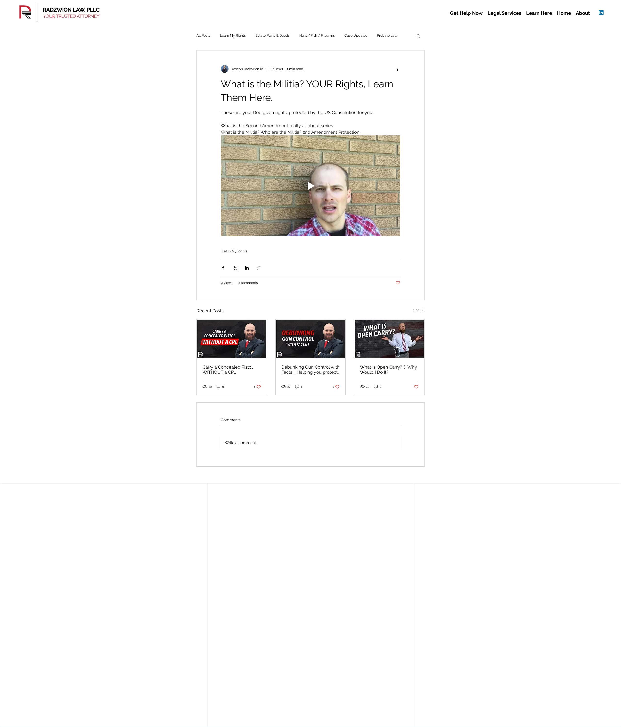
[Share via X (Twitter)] (235, 267)
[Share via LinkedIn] (247, 267)
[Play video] (310, 185)
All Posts (203, 35)
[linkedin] (601, 12)
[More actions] (397, 69)
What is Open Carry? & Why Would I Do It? (388, 369)
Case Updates (355, 35)
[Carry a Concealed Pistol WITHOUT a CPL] (232, 338)
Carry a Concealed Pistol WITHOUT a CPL (228, 369)
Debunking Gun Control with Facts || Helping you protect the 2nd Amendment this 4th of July (310, 369)
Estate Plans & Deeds (272, 35)
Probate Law (387, 35)
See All (419, 310)
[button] (466, 13)
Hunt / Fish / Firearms (317, 35)
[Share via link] (258, 267)
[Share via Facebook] (223, 267)
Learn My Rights (233, 35)
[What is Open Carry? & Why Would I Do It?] (389, 338)
